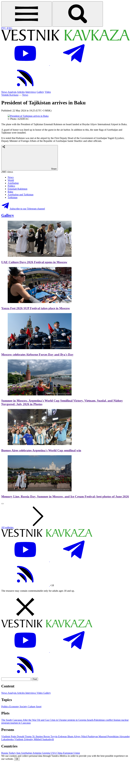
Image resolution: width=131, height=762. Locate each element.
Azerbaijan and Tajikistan (20, 194)
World (11, 180)
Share (53, 169)
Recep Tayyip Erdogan (55, 736)
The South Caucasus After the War (19, 720)
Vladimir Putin (9, 736)
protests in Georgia (77, 720)
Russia (5, 753)
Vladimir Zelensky (24, 739)
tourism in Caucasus (20, 722)
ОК (16, 759)
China (59, 753)
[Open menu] (26, 14)
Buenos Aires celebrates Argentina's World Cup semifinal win (41, 450)
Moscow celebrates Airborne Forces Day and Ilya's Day (37, 354)
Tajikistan (12, 197)
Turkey (12, 753)
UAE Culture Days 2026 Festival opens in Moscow (34, 262)
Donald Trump (24, 736)
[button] (65, 607)
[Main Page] (65, 39)
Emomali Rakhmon (17, 188)
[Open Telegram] (74, 64)
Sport (38, 706)
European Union (71, 753)
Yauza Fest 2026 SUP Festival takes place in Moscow (35, 308)
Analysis (12, 92)
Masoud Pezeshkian (109, 736)
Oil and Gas (43, 720)
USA (53, 753)
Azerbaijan (13, 183)
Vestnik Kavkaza (9, 94)
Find (35, 679)
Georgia (46, 753)
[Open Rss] (25, 89)
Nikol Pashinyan (90, 736)
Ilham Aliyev (74, 736)
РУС (4, 28)
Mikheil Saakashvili (44, 739)
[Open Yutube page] (25, 64)
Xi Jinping (37, 736)
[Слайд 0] (2, 503)
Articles (21, 92)
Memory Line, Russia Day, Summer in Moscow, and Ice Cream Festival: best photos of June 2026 (65, 496)
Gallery (40, 92)
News (4, 92)
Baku (10, 191)
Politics (11, 186)
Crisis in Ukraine (58, 720)
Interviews (30, 92)
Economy (14, 706)
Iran (18, 753)
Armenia (37, 753)
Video (48, 92)
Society (24, 706)
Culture (32, 706)
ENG (9, 28)
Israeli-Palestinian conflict (100, 720)
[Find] (77, 14)
